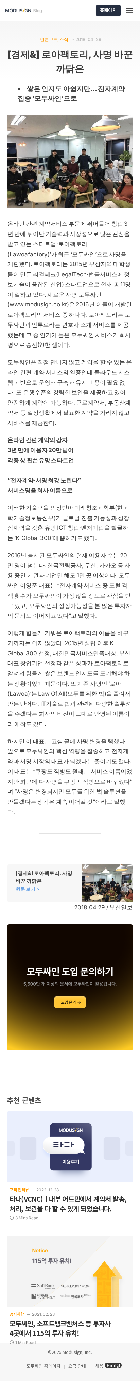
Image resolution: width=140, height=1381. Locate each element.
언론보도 (48, 39)
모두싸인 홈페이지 (42, 1366)
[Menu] (130, 10)
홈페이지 (108, 10)
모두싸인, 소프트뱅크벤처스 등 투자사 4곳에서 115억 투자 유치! (60, 1328)
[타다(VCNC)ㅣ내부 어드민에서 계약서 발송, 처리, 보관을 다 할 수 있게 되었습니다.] (70, 1146)
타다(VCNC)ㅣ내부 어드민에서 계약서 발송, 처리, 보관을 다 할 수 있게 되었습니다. (68, 1203)
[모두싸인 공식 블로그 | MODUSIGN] (31, 10)
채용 (99, 1366)
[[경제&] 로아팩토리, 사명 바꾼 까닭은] (70, 883)
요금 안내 (77, 1366)
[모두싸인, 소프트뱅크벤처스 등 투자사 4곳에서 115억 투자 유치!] (70, 1271)
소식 (63, 39)
